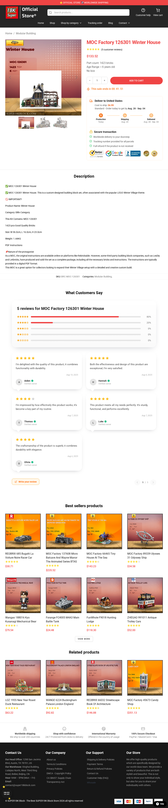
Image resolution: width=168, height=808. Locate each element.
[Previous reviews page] (137, 482)
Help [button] (162, 804)
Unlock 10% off (7, 793)
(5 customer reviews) (111, 49)
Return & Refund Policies (99, 768)
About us (51, 759)
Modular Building (26, 33)
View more (84, 639)
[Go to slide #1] (26, 123)
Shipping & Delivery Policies (100, 759)
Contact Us (92, 773)
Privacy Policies (54, 768)
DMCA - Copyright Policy (59, 773)
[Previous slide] (10, 77)
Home (8, 33)
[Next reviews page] (153, 482)
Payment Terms (95, 764)
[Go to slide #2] (43, 123)
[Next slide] (76, 77)
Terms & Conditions (56, 764)
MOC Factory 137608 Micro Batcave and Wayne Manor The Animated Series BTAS (62, 557)
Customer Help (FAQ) (97, 778)
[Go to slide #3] (60, 123)
